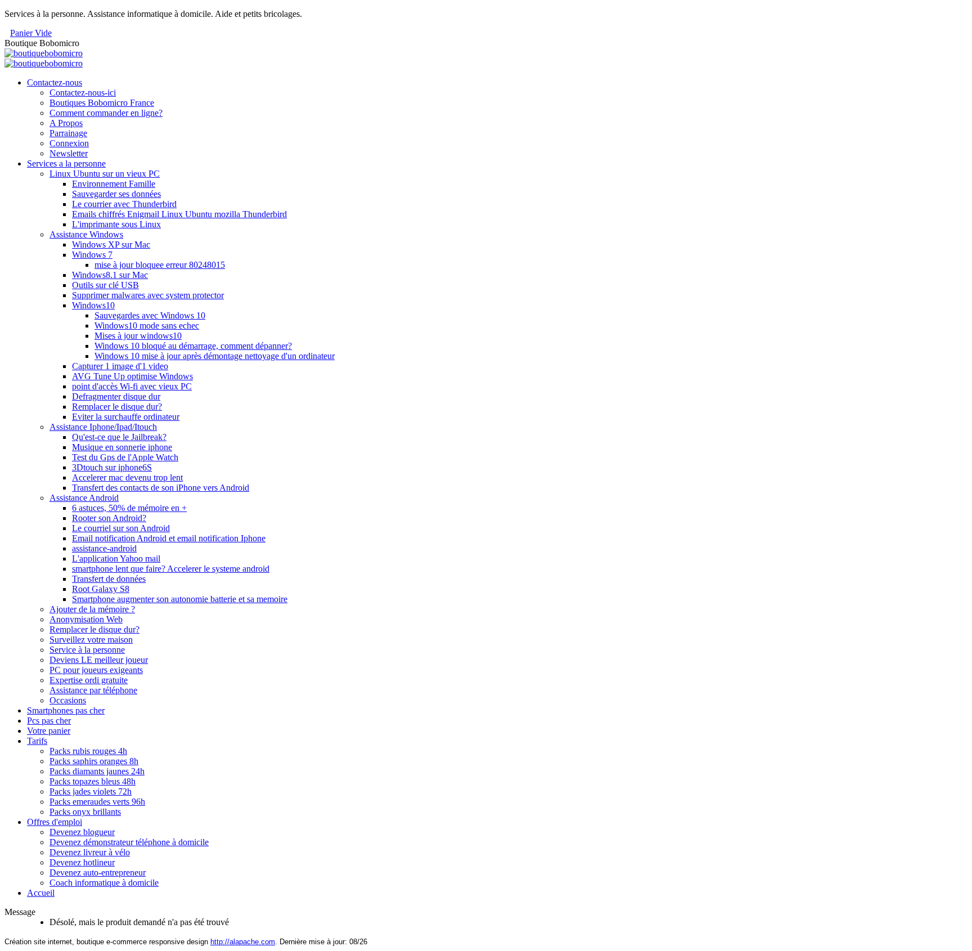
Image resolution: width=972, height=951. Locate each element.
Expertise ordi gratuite (89, 680)
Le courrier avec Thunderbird (124, 204)
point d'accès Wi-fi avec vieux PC (132, 386)
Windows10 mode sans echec (146, 325)
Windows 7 (92, 254)
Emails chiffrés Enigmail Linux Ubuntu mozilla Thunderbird (179, 214)
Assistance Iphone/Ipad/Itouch (103, 427)
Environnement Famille (113, 184)
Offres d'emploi (54, 822)
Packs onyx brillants (85, 812)
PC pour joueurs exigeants (96, 670)
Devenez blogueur (82, 832)
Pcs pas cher (49, 720)
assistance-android (104, 548)
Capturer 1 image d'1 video (120, 366)
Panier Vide (31, 33)
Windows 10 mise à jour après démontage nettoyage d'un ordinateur (214, 356)
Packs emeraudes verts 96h (97, 801)
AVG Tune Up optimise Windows (132, 376)
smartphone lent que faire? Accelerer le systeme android (170, 568)
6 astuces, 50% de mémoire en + (129, 508)
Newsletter (69, 153)
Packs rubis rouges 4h (88, 751)
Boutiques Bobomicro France (102, 102)
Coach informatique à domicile (104, 882)
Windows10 (93, 305)
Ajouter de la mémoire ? (92, 609)
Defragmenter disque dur (116, 396)
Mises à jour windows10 (138, 335)
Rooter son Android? (109, 518)
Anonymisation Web (86, 619)
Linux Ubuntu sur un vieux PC (105, 173)
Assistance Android (84, 498)
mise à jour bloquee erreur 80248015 (159, 265)
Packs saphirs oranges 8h (94, 761)
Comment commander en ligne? (106, 113)
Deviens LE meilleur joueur (99, 660)
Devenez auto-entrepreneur (98, 872)
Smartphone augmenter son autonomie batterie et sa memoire (179, 599)
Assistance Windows (86, 234)
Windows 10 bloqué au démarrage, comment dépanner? (193, 346)
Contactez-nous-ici (83, 92)
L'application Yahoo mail (116, 558)
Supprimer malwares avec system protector (148, 295)
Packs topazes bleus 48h (93, 781)
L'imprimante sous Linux (116, 224)
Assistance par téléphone (93, 690)
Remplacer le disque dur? (117, 406)
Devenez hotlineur (82, 862)
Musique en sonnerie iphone (122, 447)
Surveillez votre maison (91, 639)
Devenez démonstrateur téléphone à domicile (129, 842)
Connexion (69, 143)
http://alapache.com (242, 941)
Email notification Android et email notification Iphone (169, 538)
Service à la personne (87, 649)
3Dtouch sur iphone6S (112, 467)
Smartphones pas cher (66, 710)
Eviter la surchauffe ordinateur (125, 416)
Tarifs (37, 741)
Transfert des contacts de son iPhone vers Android (160, 487)
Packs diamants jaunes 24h (97, 771)
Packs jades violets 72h (91, 791)
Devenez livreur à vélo (90, 852)
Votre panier (48, 730)
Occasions (68, 700)
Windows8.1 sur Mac (110, 275)
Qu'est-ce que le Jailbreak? (119, 437)
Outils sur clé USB (105, 285)
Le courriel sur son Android (121, 528)
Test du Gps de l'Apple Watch (125, 457)
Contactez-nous (54, 82)
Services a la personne (66, 163)
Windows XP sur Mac (111, 244)
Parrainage (68, 133)
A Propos (66, 123)
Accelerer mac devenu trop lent (127, 477)
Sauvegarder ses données (116, 194)
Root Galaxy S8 (100, 589)
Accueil (41, 893)
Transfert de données (109, 579)
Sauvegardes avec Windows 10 (149, 315)
